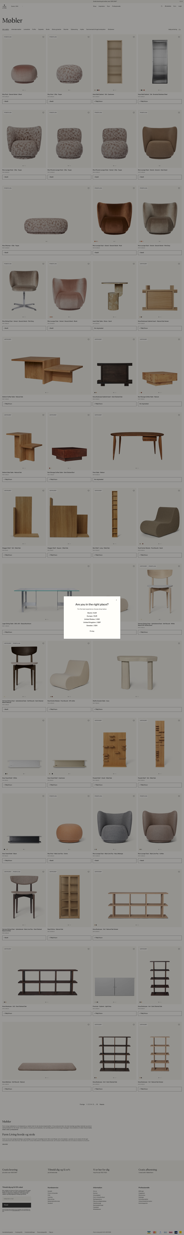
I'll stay (92, 631)
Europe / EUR (92, 616)
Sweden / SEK (91, 626)
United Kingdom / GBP (92, 622)
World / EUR (92, 613)
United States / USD (92, 619)
